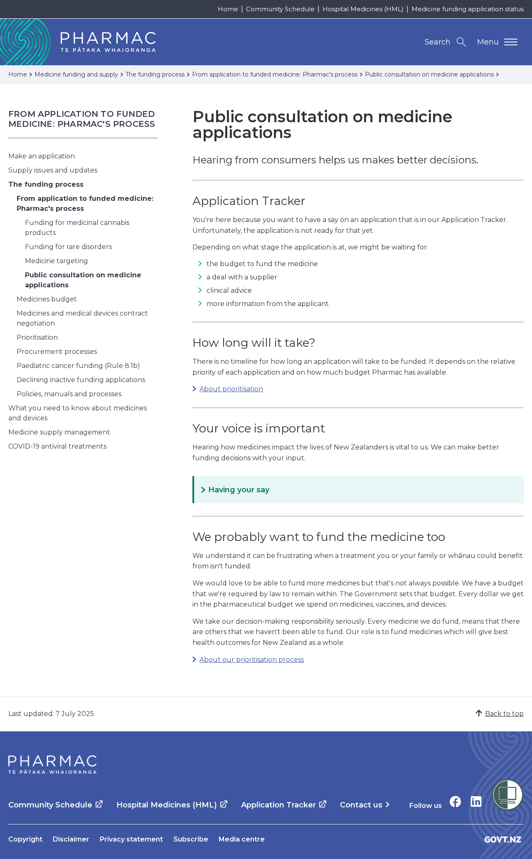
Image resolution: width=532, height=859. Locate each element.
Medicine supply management (59, 432)
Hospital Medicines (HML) (363, 9)
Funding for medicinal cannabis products (77, 228)
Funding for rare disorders (68, 247)
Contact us (361, 805)
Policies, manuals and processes (69, 394)
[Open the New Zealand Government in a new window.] (503, 839)
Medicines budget (47, 299)
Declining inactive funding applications (81, 380)
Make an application (41, 156)
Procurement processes (57, 351)
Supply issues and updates (52, 170)
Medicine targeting (56, 261)
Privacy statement (131, 839)
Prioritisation (37, 337)
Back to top (504, 714)
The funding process (46, 184)
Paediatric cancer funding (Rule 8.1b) (78, 366)
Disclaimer (71, 839)
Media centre (242, 839)
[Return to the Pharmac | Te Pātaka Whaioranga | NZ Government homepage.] (52, 765)
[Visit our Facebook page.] (455, 801)
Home (228, 9)
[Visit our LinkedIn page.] (476, 801)
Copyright (25, 839)
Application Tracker (278, 805)
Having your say (238, 489)
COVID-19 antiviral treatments (57, 446)
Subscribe (190, 839)
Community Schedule (280, 9)
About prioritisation (231, 389)
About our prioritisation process (252, 660)
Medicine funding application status (467, 9)
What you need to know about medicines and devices (77, 413)
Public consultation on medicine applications (83, 280)
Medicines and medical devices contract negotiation (82, 318)
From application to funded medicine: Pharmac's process (81, 119)
